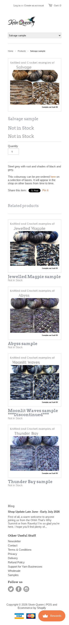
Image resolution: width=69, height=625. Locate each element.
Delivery (13, 558)
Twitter (11, 589)
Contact (12, 545)
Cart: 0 (57, 5)
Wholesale (14, 570)
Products (22, 51)
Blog (11, 506)
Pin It (45, 190)
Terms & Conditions (19, 549)
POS (49, 604)
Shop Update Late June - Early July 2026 (34, 511)
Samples (13, 575)
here (53, 176)
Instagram (26, 589)
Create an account (34, 5)
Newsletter (14, 541)
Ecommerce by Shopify (32, 607)
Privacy (12, 553)
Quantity (13, 146)
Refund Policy (16, 562)
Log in (16, 5)
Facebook (19, 589)
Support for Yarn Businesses (25, 566)
